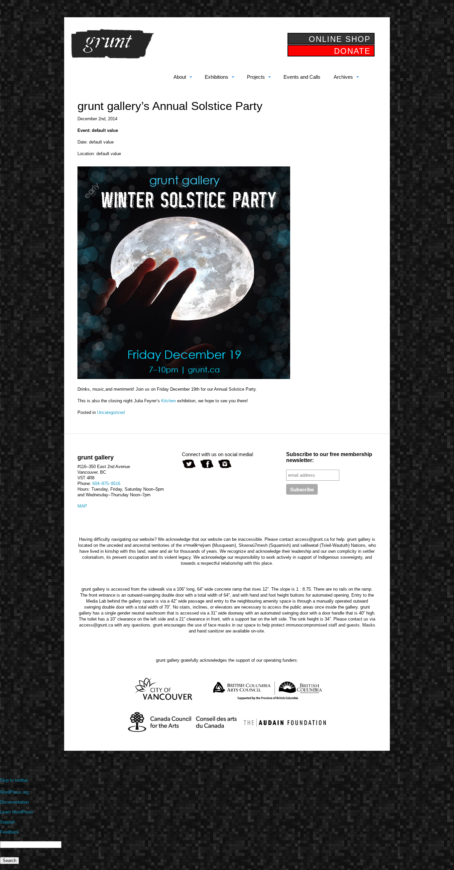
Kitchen (168, 400)
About (179, 77)
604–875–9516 (106, 483)
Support (7, 822)
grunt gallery (112, 44)
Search (7, 850)
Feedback (9, 831)
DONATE (352, 51)
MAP (82, 506)
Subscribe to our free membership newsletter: (329, 457)
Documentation (14, 802)
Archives (343, 77)
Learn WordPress (16, 812)
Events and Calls (302, 77)
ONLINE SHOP (340, 39)
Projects (256, 77)
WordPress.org (14, 792)
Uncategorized (111, 412)
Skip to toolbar (14, 780)
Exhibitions (216, 77)
